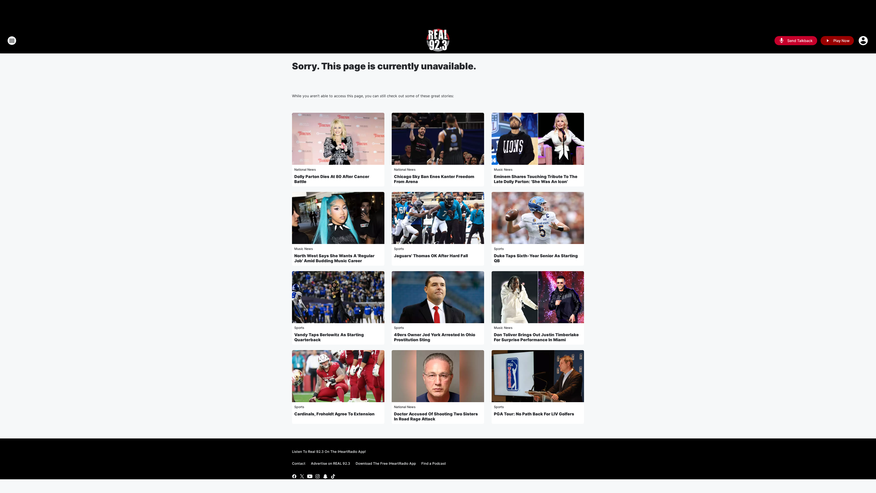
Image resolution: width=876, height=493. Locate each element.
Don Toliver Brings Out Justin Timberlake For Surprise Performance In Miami (536, 337)
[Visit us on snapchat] (325, 476)
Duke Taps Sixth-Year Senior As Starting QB (536, 258)
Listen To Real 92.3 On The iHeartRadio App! (329, 451)
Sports (399, 249)
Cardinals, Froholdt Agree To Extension (334, 414)
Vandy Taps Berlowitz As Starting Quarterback (329, 337)
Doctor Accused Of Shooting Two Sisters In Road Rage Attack (436, 416)
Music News (503, 169)
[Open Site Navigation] (11, 40)
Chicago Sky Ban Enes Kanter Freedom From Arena (434, 179)
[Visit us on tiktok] (333, 476)
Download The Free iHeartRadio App (386, 463)
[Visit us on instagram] (317, 476)
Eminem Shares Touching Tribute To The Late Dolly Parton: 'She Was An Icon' (535, 179)
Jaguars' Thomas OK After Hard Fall (431, 255)
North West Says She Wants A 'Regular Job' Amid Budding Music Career (334, 258)
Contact (298, 463)
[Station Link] (438, 40)
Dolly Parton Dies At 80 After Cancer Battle (331, 179)
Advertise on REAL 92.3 (330, 463)
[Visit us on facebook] (294, 476)
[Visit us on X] (302, 476)
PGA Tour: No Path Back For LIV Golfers (534, 414)
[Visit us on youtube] (310, 476)
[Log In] (864, 40)
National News (305, 169)
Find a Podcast (433, 463)
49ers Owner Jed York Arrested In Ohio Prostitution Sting (434, 337)
